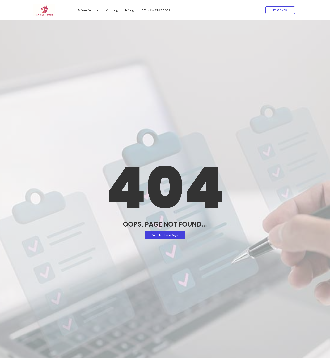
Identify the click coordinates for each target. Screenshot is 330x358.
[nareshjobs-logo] (44, 10)
